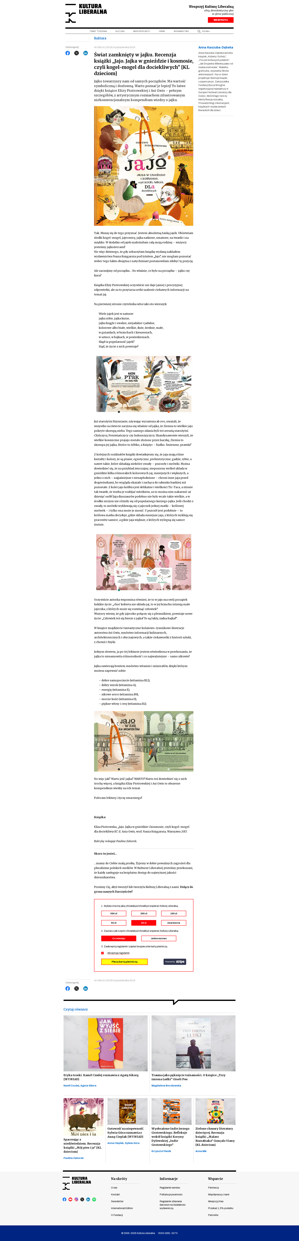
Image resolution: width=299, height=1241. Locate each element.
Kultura (120, 31)
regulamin (124, 953)
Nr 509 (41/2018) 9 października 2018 (114, 47)
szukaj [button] (206, 31)
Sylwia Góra (132, 1143)
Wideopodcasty (141, 31)
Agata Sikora (88, 1085)
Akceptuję (118, 953)
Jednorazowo (159, 938)
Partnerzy (213, 1187)
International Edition (122, 1208)
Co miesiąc (118, 938)
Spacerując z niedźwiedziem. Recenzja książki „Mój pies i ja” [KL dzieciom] (83, 1145)
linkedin (88, 1200)
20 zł (143, 923)
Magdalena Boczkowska (166, 1085)
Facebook (67, 53)
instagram (76, 1200)
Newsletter (117, 1201)
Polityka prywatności (171, 1194)
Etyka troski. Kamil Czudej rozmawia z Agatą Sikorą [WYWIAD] (101, 1077)
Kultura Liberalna (86, 13)
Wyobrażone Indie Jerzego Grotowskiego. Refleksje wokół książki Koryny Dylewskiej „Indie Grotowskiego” (170, 1137)
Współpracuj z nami (218, 1194)
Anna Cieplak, (116, 1143)
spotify (94, 1200)
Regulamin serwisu (170, 1187)
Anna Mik (200, 1151)
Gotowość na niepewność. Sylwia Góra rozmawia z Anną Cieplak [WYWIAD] (125, 1132)
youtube (71, 1200)
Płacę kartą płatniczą (124, 961)
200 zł (143, 913)
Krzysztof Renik (161, 1151)
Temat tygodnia (98, 31)
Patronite (213, 1215)
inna (173, 923)
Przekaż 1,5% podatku (220, 1208)
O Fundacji (117, 1215)
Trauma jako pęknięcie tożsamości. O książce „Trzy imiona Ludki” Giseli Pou (188, 1077)
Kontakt (115, 1194)
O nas (114, 1187)
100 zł (173, 913)
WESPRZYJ (221, 20)
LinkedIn (85, 53)
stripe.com (175, 962)
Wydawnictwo (181, 31)
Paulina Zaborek (74, 1158)
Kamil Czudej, (72, 1085)
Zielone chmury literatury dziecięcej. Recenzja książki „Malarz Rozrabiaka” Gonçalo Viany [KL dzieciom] (215, 1137)
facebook (65, 1200)
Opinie (162, 31)
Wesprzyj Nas (215, 1201)
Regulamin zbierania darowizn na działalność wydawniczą (172, 1205)
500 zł (113, 913)
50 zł (113, 923)
